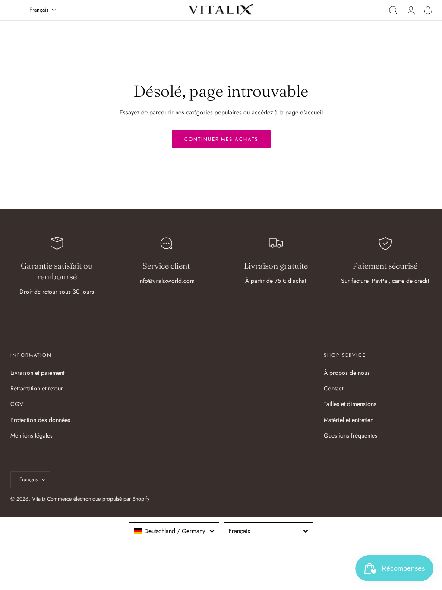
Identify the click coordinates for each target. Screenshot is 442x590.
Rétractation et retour (36, 388)
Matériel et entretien (348, 420)
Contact (333, 388)
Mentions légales (31, 435)
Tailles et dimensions (350, 404)
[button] (14, 10)
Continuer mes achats (221, 139)
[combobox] (174, 530)
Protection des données (40, 420)
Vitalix (38, 499)
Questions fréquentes (350, 435)
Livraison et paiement (37, 372)
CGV (16, 404)
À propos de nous (347, 372)
